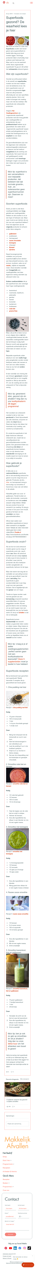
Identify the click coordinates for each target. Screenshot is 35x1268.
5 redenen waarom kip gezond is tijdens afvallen (17, 1100)
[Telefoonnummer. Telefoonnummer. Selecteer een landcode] (20, 1217)
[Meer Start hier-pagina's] (10, 1160)
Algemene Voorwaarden (9, 1254)
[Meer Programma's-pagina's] (13, 1164)
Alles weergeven (24, 1079)
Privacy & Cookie (7, 1256)
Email (7, 1213)
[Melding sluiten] (32, 1256)
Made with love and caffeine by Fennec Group (17, 1263)
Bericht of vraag (9, 1221)
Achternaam (21, 1205)
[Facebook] (19, 1248)
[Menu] (29, 2)
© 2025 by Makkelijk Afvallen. (17, 1261)
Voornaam (7, 1205)
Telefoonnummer (22, 1213)
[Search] (13, 3)
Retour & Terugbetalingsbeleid (11, 1258)
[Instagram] (24, 1248)
